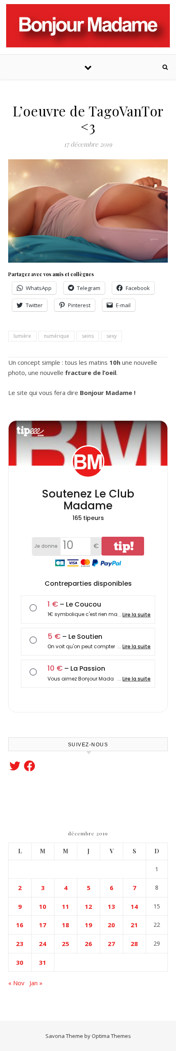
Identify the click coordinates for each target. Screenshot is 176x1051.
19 (88, 925)
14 (134, 906)
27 (111, 943)
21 (134, 925)
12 (88, 906)
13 (111, 906)
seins (88, 335)
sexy (111, 335)
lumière (22, 335)
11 (65, 906)
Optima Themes (111, 1036)
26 (88, 943)
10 (42, 906)
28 (134, 943)
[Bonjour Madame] (88, 25)
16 (19, 925)
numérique (56, 335)
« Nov (16, 983)
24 (42, 943)
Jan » (36, 983)
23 (19, 943)
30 (19, 962)
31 (42, 962)
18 (65, 925)
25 (65, 943)
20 (111, 925)
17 (42, 925)
